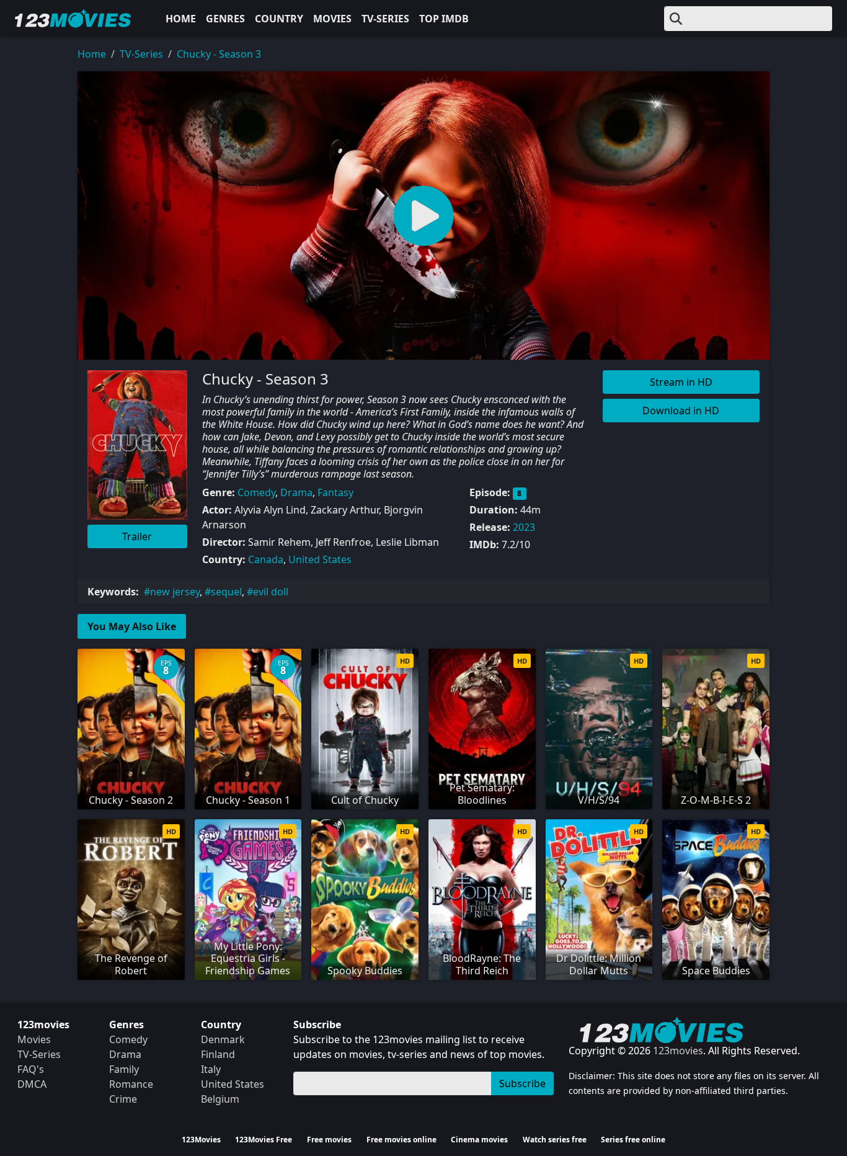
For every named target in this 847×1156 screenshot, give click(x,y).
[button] (423, 215)
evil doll (270, 591)
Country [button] (279, 18)
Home (181, 18)
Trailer (137, 536)
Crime (123, 1099)
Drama (296, 492)
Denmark (223, 1039)
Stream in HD (681, 382)
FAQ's (30, 1069)
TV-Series (385, 18)
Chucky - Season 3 (219, 54)
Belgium (220, 1099)
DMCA (32, 1084)
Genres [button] (225, 18)
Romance (131, 1084)
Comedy (256, 492)
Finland (218, 1054)
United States (320, 559)
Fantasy (335, 492)
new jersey (175, 591)
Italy (211, 1069)
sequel (226, 591)
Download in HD (680, 410)
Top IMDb (444, 18)
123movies (678, 1050)
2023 (524, 527)
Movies (332, 18)
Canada (265, 559)
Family (124, 1069)
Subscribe (522, 1083)
